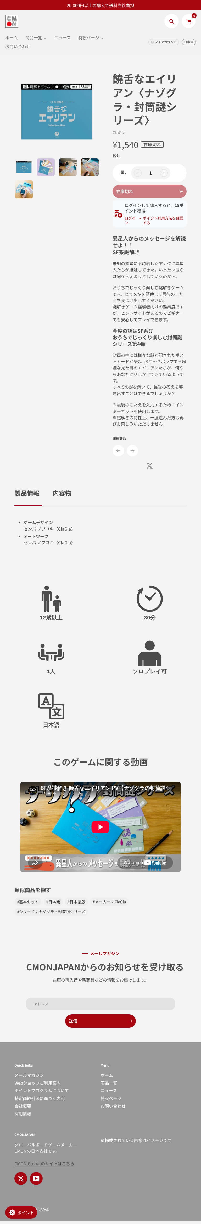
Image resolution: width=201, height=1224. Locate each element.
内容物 (62, 492)
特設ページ (110, 1098)
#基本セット (28, 901)
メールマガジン (29, 1075)
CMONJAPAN (38, 1209)
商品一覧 (108, 1083)
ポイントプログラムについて (41, 1090)
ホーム (106, 1075)
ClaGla (119, 132)
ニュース (108, 1090)
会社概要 (22, 1106)
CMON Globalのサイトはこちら (44, 1163)
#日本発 (53, 901)
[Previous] (118, 450)
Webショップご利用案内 (37, 1083)
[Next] (132, 450)
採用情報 (22, 1113)
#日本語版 (76, 901)
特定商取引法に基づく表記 (39, 1098)
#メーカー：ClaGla (109, 901)
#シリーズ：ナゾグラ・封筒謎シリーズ (51, 911)
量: (123, 172)
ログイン (130, 220)
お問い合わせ (113, 1106)
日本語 (188, 42)
